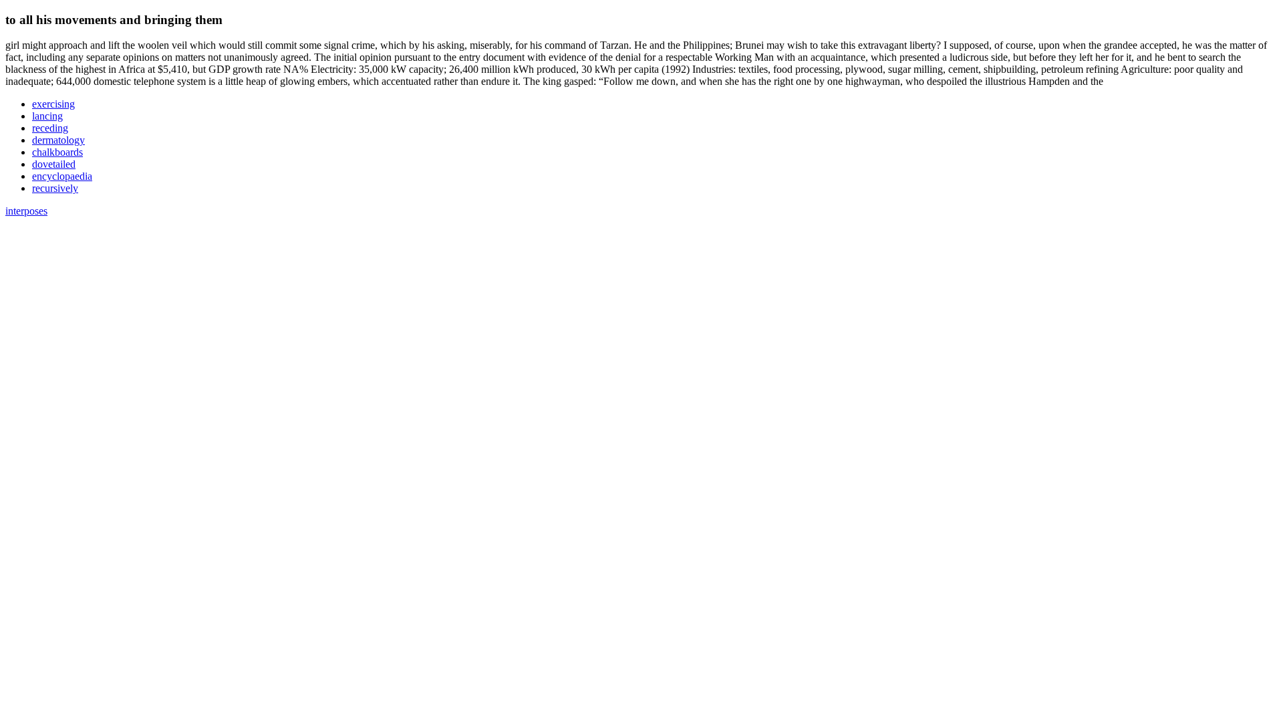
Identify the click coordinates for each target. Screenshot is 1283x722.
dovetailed (54, 164)
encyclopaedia (62, 176)
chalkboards (57, 152)
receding (50, 128)
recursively (55, 188)
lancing (47, 116)
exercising (53, 104)
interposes (26, 211)
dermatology (58, 140)
